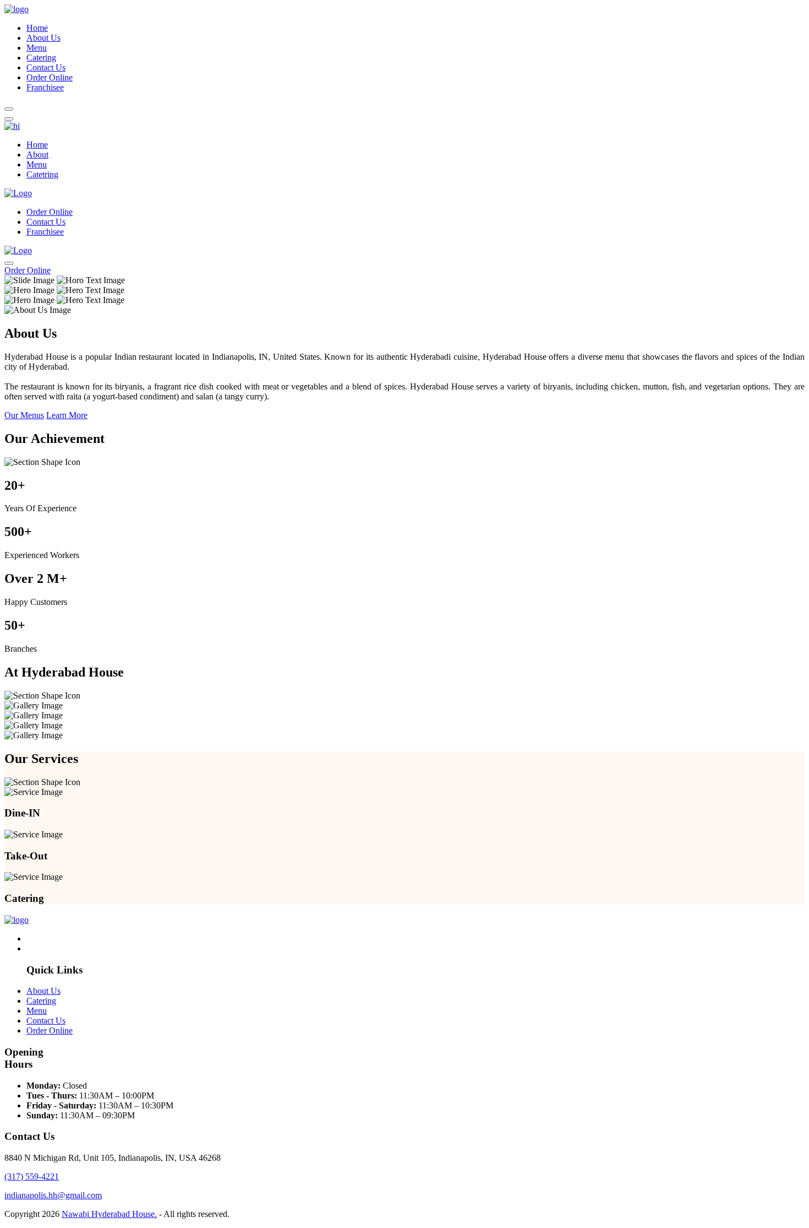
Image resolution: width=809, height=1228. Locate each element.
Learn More (67, 415)
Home (37, 28)
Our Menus (24, 415)
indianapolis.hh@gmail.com (53, 1195)
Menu (36, 47)
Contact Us (45, 67)
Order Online (49, 77)
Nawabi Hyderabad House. (109, 1214)
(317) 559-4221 (31, 1176)
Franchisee (45, 87)
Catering (41, 57)
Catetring (42, 174)
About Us (43, 37)
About (37, 154)
